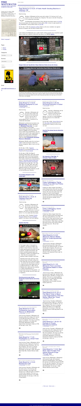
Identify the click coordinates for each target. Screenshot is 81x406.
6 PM (46, 23)
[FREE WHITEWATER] (9, 3)
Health (54, 346)
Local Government (27, 334)
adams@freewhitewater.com (8, 89)
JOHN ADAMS (22, 11)
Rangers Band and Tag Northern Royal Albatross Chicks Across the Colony (38, 65)
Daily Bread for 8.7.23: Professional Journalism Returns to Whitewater (27, 310)
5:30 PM (60, 21)
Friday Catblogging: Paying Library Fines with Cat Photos (53, 183)
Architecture (22, 101)
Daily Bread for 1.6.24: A (27, 197)
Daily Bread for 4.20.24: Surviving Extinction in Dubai (52, 103)
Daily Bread (28, 101)
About (4, 48)
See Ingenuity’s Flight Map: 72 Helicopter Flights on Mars (50, 157)
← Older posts (45, 386)
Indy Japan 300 (48, 123)
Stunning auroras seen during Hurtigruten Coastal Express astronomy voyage (29, 279)
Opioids (58, 346)
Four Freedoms (33, 216)
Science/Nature (56, 261)
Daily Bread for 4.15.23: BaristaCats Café (27, 363)
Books (44, 180)
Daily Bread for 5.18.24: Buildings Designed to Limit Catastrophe (28, 104)
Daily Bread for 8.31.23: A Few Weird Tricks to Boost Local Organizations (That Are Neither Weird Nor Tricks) (53, 294)
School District (35, 334)
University (21, 335)
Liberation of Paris (35, 27)
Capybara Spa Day (23, 222)
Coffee (23, 360)
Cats (47, 180)
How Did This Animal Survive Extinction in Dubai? (53, 131)
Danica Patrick (56, 121)
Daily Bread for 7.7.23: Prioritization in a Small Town (29, 338)
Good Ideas (33, 101)
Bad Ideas (21, 333)
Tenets (4, 49)
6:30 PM (41, 24)
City (44, 290)
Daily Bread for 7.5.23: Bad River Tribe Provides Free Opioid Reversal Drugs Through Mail (52, 351)
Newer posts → (52, 386)
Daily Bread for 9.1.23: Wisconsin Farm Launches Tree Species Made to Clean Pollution (52, 266)
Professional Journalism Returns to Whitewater (29, 138)
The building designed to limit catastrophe (26, 175)
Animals (45, 101)
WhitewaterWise (23, 124)
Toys (54, 233)
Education (51, 319)
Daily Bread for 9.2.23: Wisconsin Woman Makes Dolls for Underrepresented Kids (52, 237)
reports (52, 34)
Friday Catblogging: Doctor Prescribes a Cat (52, 209)
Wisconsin (58, 233)
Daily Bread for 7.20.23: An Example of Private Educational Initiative (52, 323)
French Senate (29, 150)
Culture (47, 290)
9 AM (20, 142)
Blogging (26, 333)
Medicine (52, 207)
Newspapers (34, 307)
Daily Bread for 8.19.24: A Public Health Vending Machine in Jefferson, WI (39, 9)
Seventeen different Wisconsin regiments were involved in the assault (28, 160)
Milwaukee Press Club (26, 126)
